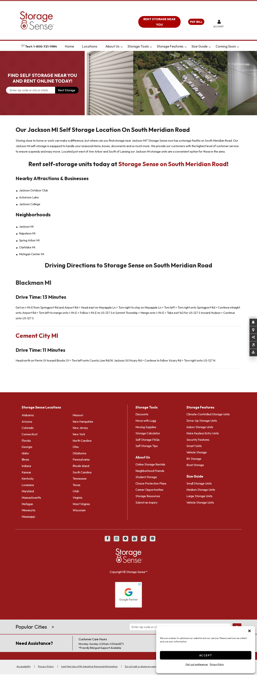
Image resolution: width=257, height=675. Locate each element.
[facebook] (107, 538)
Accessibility (24, 666)
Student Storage (146, 477)
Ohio (76, 447)
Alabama (28, 415)
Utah (76, 491)
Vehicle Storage (196, 452)
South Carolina (82, 472)
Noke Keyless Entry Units (202, 433)
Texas (76, 485)
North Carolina (82, 440)
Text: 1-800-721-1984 (41, 46)
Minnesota (28, 510)
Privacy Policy (217, 664)
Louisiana (28, 485)
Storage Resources (147, 496)
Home (69, 46)
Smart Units (194, 446)
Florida (26, 440)
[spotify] (125, 538)
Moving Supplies (145, 427)
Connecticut (29, 434)
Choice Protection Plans (150, 483)
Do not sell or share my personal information (150, 666)
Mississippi (28, 516)
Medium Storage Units (200, 489)
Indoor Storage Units (199, 427)
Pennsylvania (81, 459)
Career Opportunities (149, 489)
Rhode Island (81, 466)
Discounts (141, 414)
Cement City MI (37, 335)
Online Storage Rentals (150, 464)
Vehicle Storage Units (200, 502)
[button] (249, 631)
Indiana (26, 466)
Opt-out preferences (197, 664)
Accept (205, 655)
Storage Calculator (147, 433)
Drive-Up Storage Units (201, 420)
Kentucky (28, 478)
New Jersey (80, 428)
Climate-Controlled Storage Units (208, 414)
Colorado (28, 428)
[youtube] (134, 538)
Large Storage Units (199, 496)
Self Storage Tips (146, 446)
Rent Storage (66, 90)
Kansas (26, 472)
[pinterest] (152, 538)
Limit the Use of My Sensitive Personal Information (89, 666)
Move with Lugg (145, 420)
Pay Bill (196, 22)
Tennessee (80, 478)
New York (79, 434)
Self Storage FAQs (147, 440)
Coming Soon (226, 46)
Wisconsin (79, 510)
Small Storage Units (199, 483)
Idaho (25, 453)
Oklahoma (79, 453)
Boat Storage (195, 465)
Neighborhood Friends (149, 471)
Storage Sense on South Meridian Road (172, 164)
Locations (89, 46)
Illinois (25, 459)
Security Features (197, 440)
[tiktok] (143, 538)
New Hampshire (83, 421)
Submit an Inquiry (146, 502)
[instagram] (116, 538)
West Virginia (81, 504)
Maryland (28, 491)
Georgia (27, 447)
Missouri (78, 415)
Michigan (27, 504)
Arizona (27, 421)
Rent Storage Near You (159, 21)
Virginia (77, 497)
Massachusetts (31, 497)
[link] (172, 83)
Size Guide (200, 46)
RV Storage (193, 459)
